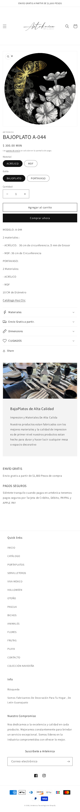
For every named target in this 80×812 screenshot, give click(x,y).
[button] (5, 26)
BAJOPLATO (14, 178)
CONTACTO (13, 657)
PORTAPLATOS (15, 564)
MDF (30, 163)
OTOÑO (11, 598)
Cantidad (7, 186)
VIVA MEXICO (15, 581)
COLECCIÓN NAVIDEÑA (20, 665)
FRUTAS (12, 640)
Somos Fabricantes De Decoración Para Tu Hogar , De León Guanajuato (39, 700)
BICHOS (12, 615)
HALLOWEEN (14, 589)
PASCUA (12, 606)
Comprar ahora (40, 218)
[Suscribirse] (68, 761)
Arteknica (34, 805)
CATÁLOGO (13, 556)
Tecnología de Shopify (47, 805)
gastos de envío (13, 150)
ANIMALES (13, 623)
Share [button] (10, 350)
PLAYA (11, 648)
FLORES (12, 632)
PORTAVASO (38, 178)
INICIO (11, 547)
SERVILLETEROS (16, 573)
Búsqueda (13, 689)
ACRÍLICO (13, 163)
